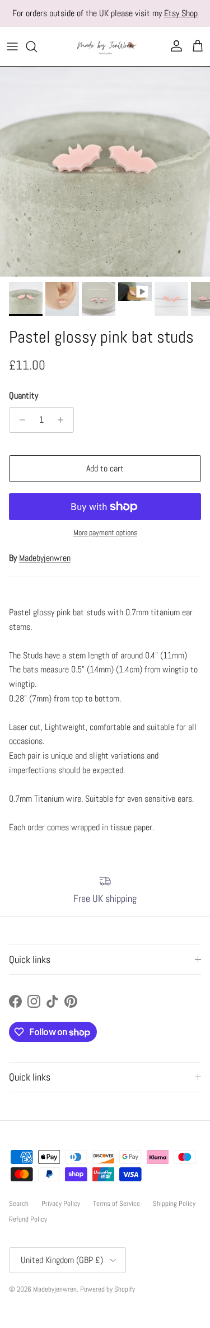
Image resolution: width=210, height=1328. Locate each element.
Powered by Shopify (107, 1289)
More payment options (105, 532)
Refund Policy (28, 1219)
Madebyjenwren (45, 558)
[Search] (37, 46)
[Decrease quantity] (19, 420)
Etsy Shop (181, 13)
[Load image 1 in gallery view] (105, 172)
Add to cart (105, 468)
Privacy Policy (60, 1203)
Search (19, 1203)
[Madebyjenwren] (105, 46)
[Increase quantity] (63, 420)
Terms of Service (116, 1203)
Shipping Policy (174, 1203)
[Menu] (12, 46)
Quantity (23, 395)
